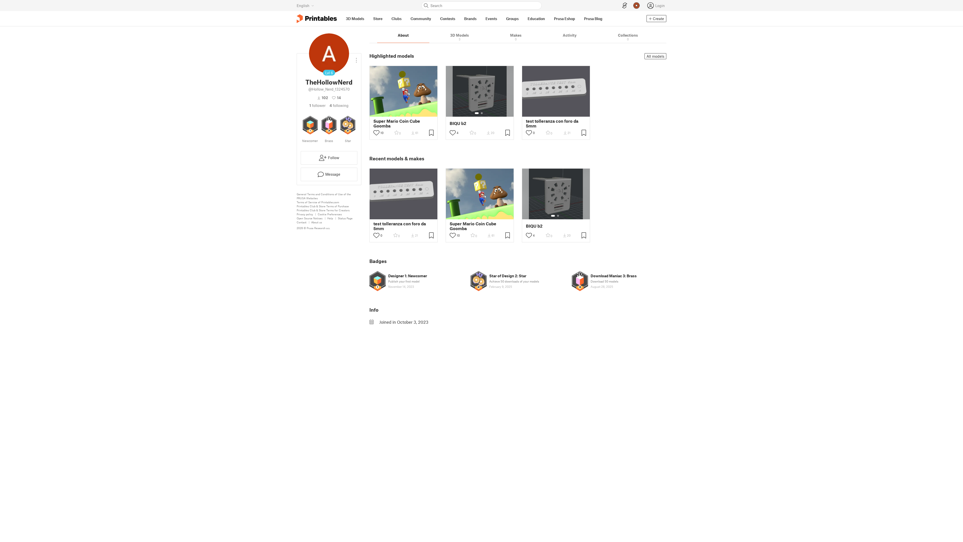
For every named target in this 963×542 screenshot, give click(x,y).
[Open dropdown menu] (356, 58)
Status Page (345, 218)
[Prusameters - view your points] (636, 5)
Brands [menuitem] (470, 18)
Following (339, 105)
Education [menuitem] (536, 18)
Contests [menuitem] (447, 18)
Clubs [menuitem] (396, 18)
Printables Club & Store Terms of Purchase (323, 206)
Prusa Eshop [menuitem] (564, 18)
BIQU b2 (458, 123)
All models (655, 56)
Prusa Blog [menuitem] (593, 18)
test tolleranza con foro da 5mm (552, 123)
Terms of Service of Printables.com (318, 202)
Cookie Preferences (330, 214)
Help (330, 218)
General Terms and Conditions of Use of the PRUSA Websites (324, 196)
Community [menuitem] (421, 18)
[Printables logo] (317, 18)
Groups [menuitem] (512, 18)
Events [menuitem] (491, 18)
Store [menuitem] (377, 18)
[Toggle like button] (376, 133)
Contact (301, 222)
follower (317, 105)
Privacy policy (305, 214)
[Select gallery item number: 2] (482, 113)
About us (316, 222)
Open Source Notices (310, 218)
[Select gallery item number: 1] (477, 113)
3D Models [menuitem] (355, 18)
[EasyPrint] (624, 5)
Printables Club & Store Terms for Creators (323, 210)
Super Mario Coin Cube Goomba (396, 123)
